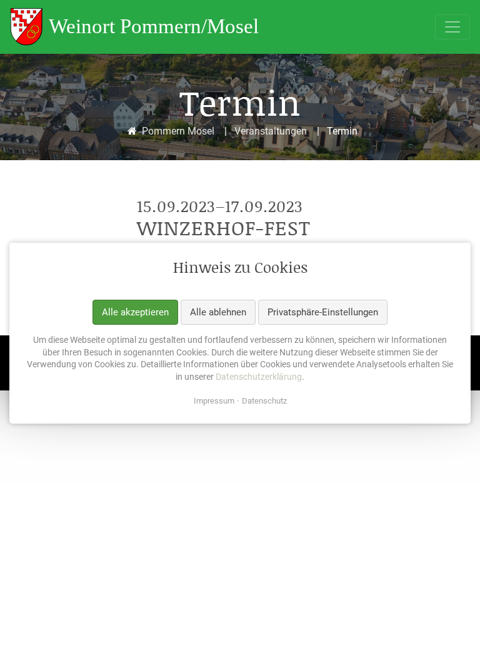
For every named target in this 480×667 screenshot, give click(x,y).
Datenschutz (264, 401)
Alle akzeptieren (135, 312)
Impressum (214, 401)
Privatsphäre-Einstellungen (323, 312)
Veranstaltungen (270, 131)
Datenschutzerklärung (259, 377)
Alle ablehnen (218, 312)
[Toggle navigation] (452, 26)
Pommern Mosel (178, 131)
